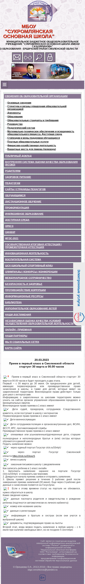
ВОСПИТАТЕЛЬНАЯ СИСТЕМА (23, 259)
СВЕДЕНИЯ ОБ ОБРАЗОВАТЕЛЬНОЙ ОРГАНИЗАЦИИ (36, 96)
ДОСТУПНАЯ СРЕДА (17, 220)
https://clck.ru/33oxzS (23, 456)
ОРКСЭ (9, 226)
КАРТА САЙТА (13, 348)
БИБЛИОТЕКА (13, 302)
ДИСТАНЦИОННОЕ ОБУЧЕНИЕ (23, 201)
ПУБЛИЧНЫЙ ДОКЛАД (18, 156)
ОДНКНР (10, 232)
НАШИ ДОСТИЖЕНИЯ (18, 314)
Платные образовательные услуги (27, 141)
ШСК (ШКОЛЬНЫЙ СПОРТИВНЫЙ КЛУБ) (29, 265)
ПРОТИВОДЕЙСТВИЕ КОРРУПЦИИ (25, 290)
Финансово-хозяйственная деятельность (31, 145)
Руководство (15, 124)
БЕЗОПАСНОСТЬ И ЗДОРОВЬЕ (23, 284)
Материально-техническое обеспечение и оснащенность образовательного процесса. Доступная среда (40, 133)
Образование (15, 116)
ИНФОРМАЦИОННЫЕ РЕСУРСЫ (24, 296)
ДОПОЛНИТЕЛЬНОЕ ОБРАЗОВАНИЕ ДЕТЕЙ (31, 308)
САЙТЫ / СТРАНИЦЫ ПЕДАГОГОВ (25, 189)
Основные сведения (19, 102)
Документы (14, 113)
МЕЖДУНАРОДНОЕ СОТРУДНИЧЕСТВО (28, 278)
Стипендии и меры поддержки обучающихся (33, 138)
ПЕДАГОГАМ (12, 183)
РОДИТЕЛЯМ (12, 171)
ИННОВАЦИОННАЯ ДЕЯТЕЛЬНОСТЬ (27, 253)
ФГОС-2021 (11, 238)
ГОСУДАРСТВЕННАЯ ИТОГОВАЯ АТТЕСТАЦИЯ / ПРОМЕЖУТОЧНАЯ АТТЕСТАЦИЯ (33, 246)
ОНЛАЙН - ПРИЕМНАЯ (18, 329)
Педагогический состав (21, 128)
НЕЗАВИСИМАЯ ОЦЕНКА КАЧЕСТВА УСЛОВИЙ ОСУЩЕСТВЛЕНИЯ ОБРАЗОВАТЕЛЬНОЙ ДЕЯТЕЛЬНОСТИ (39, 322)
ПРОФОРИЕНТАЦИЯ (17, 207)
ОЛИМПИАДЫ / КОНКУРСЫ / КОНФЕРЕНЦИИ (31, 271)
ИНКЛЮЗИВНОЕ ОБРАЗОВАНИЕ (24, 214)
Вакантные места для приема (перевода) (31, 149)
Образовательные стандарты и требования (33, 120)
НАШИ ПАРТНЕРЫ (16, 336)
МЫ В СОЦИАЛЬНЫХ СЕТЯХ (22, 342)
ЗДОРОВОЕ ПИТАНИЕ (18, 177)
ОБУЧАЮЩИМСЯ (15, 195)
